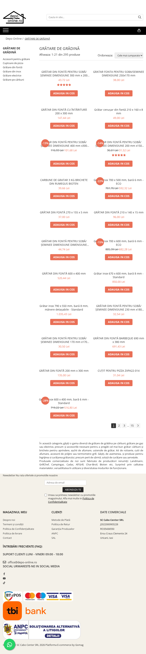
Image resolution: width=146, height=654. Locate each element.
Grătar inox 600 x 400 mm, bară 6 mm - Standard (64, 401)
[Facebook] (4, 574)
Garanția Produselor (63, 529)
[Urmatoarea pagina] (137, 425)
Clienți (57, 512)
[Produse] (6, 31)
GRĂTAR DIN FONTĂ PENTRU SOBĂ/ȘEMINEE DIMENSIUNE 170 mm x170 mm (64, 340)
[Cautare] (139, 17)
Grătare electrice (12, 75)
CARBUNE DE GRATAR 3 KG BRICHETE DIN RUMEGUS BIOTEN (64, 181)
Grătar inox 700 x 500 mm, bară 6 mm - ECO (119, 181)
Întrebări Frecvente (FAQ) (22, 546)
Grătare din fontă (12, 67)
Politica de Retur (61, 524)
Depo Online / (15, 38)
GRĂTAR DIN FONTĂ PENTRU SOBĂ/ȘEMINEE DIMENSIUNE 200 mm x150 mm (118, 143)
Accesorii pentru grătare (16, 59)
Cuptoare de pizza (13, 63)
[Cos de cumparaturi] (139, 30)
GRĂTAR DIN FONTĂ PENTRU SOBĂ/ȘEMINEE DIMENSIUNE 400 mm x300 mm (64, 143)
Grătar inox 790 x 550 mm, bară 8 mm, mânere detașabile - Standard (64, 307)
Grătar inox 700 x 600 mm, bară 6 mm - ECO (119, 243)
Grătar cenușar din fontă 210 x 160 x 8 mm (118, 111)
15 (132, 425)
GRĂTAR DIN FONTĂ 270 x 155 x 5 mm (64, 212)
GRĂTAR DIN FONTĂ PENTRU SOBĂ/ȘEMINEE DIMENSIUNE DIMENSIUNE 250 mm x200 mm (64, 243)
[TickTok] (4, 582)
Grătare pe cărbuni (13, 79)
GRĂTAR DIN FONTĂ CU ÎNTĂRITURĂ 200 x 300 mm (64, 111)
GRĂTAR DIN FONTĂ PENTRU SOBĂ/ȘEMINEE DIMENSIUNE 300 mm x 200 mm (63, 73)
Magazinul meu (15, 512)
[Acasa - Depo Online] (22, 17)
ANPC (55, 533)
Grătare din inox (12, 71)
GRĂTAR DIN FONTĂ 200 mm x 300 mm (64, 370)
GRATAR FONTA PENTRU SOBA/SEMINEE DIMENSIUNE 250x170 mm (118, 73)
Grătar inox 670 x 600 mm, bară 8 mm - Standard (119, 275)
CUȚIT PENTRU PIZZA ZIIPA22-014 (119, 370)
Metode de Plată (61, 520)
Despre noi (9, 520)
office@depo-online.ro (22, 562)
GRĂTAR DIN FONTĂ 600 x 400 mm (64, 273)
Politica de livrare (12, 533)
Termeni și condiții (13, 524)
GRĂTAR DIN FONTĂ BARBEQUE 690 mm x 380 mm (118, 340)
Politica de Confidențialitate (18, 529)
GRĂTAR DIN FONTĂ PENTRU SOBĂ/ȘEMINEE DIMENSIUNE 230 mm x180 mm (118, 307)
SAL (54, 538)
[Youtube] (4, 578)
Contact (7, 538)
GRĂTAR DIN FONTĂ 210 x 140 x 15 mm (119, 212)
